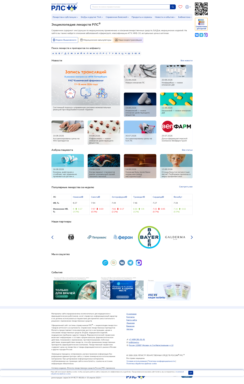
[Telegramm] (130, 262)
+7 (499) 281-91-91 (137, 339)
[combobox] (130, 6)
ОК (190, 373)
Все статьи (187, 150)
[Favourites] (180, 7)
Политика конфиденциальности (161, 361)
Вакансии (130, 326)
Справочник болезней (116, 17)
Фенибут (178, 197)
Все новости (187, 60)
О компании (131, 314)
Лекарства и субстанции (64, 17)
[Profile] (188, 7)
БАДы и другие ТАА (91, 17)
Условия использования (136, 361)
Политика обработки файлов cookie (141, 363)
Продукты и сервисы (142, 17)
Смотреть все (186, 186)
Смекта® (95, 197)
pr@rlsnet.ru (134, 342)
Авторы (129, 329)
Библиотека (184, 17)
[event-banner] (169, 291)
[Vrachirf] (113, 262)
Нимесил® (78, 197)
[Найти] (173, 6)
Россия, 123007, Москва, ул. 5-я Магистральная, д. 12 (151, 345)
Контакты (130, 317)
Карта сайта (131, 320)
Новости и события (164, 17)
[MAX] (139, 262)
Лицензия (130, 323)
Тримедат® (139, 197)
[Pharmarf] (105, 262)
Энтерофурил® (119, 197)
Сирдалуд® (158, 197)
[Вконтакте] (122, 262)
